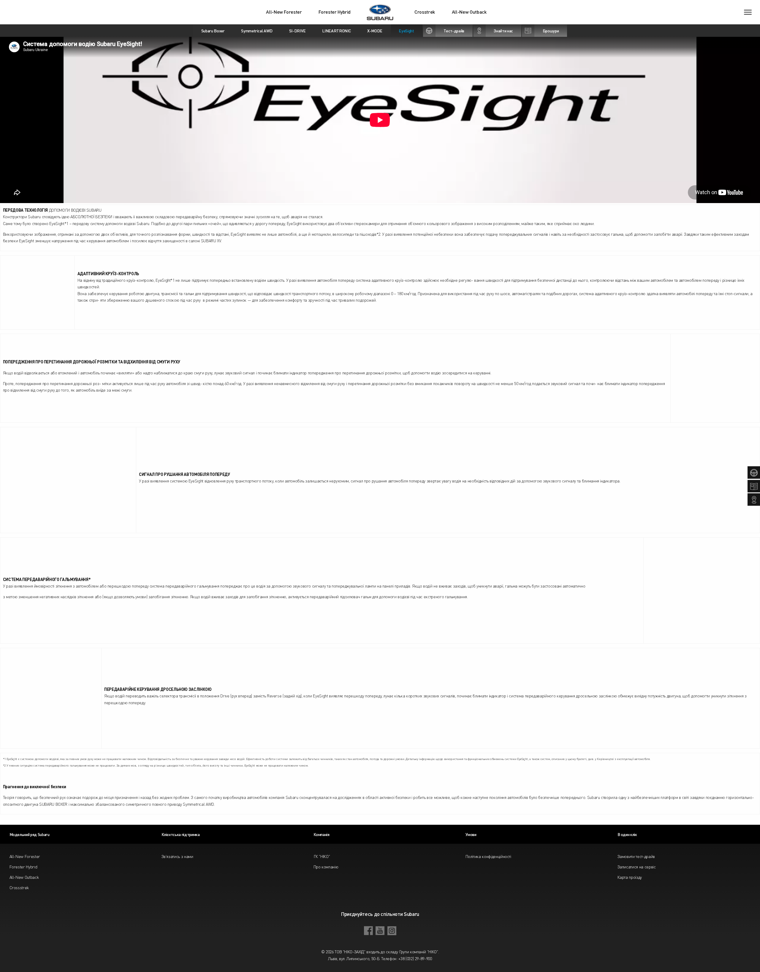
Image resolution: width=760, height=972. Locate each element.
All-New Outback (469, 12)
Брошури (551, 30)
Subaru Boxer (213, 30)
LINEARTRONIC (336, 30)
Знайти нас (503, 30)
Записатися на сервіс (637, 866)
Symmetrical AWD (257, 30)
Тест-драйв (454, 30)
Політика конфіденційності (488, 856)
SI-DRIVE (297, 30)
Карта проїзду (630, 877)
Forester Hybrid (335, 12)
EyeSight (406, 30)
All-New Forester (284, 12)
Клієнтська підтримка (181, 834)
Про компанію (326, 866)
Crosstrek (424, 12)
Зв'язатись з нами (177, 856)
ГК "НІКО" (322, 856)
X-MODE (374, 30)
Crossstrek (19, 887)
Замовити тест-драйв (636, 856)
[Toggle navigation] (748, 12)
